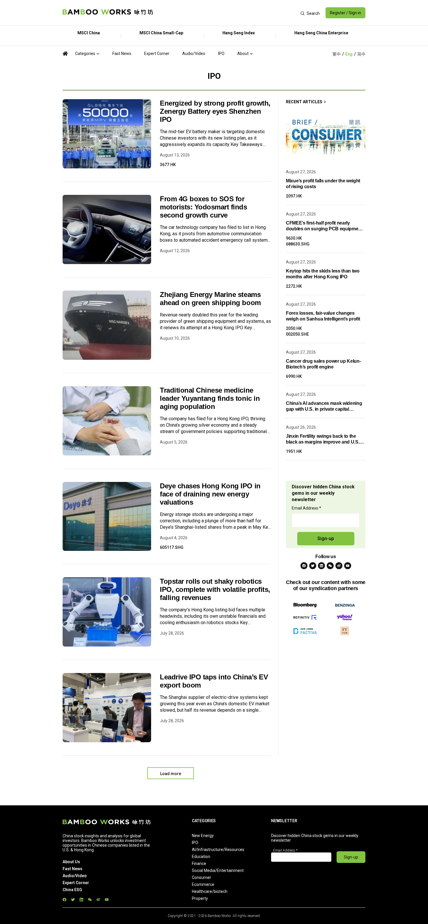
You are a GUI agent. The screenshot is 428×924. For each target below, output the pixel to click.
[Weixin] (330, 565)
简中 (361, 54)
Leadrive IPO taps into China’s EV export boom (214, 681)
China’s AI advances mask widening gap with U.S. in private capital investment (324, 406)
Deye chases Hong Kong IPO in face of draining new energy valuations (210, 494)
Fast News (121, 53)
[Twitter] (312, 565)
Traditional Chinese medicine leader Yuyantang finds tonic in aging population (210, 398)
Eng (349, 54)
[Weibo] (338, 565)
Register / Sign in (345, 12)
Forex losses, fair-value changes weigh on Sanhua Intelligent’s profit (323, 316)
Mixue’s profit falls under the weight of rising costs (323, 183)
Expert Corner (156, 53)
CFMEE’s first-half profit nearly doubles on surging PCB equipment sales (324, 226)
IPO (221, 53)
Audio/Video (193, 53)
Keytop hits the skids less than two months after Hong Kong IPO (323, 273)
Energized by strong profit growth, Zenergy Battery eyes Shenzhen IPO (215, 111)
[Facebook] (303, 565)
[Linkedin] (321, 565)
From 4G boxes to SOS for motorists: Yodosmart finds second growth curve (203, 207)
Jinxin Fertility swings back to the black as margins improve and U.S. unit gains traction (322, 439)
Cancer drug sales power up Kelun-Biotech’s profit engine (323, 364)
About (243, 53)
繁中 (337, 54)
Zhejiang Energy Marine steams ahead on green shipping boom (210, 299)
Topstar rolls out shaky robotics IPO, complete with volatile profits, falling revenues (215, 589)
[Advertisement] (227, 13)
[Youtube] (347, 565)
